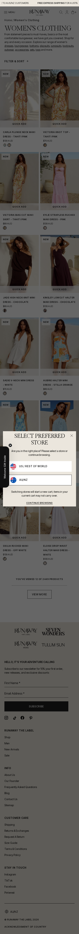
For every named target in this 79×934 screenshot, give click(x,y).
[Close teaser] (10, 445)
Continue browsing (39, 503)
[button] (4, 467)
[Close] (71, 435)
